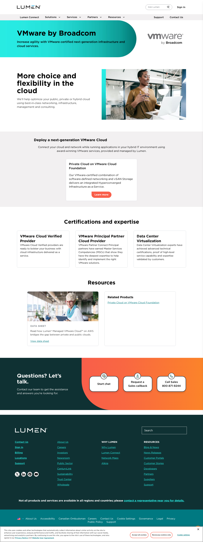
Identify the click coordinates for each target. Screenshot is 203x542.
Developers (150, 468)
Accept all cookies (139, 535)
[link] (137, 384)
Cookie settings (183, 535)
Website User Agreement (43, 538)
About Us (31, 518)
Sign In (181, 7)
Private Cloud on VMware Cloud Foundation (133, 302)
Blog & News (151, 447)
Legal (160, 518)
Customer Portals (154, 457)
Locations (21, 457)
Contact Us (176, 17)
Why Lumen (109, 447)
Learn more (101, 194)
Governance (146, 518)
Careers (92, 518)
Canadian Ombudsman (72, 518)
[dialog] (104, 384)
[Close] (198, 529)
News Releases (152, 452)
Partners (149, 473)
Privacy (171, 518)
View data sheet (39, 341)
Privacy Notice (21, 538)
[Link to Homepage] (29, 7)
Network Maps (110, 457)
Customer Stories (154, 463)
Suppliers (149, 479)
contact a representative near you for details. (154, 500)
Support (159, 17)
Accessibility (47, 518)
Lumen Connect (111, 452)
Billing (19, 452)
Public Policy (95, 521)
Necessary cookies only (161, 535)
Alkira (105, 463)
